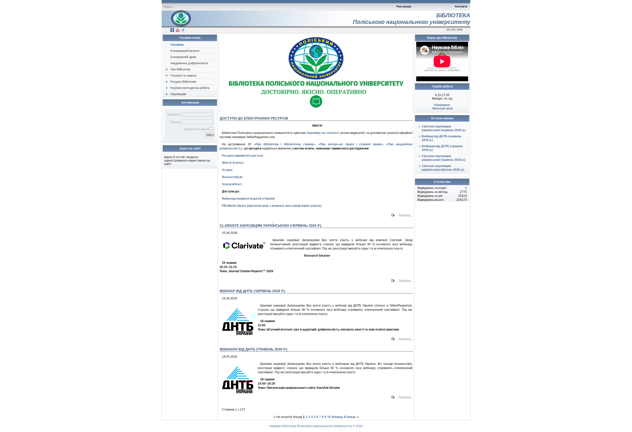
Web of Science (233, 163)
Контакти (461, 6)
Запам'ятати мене (196, 129)
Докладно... (405, 214)
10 (329, 417)
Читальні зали (442, 108)
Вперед (337, 417)
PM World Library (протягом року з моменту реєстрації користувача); (272, 205)
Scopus (227, 170)
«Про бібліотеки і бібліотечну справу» (284, 144)
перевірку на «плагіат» (323, 133)
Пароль (175, 122)
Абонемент (442, 105)
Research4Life (232, 177)
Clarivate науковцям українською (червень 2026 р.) (444, 128)
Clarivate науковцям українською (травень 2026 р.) (443, 158)
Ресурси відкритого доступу (242, 155)
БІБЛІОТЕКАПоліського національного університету (411, 18)
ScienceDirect (232, 184)
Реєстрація (403, 6)
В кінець (350, 417)
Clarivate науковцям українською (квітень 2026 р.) (443, 167)
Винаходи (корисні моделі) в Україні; (248, 198)
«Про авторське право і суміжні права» (350, 144)
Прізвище (174, 114)
